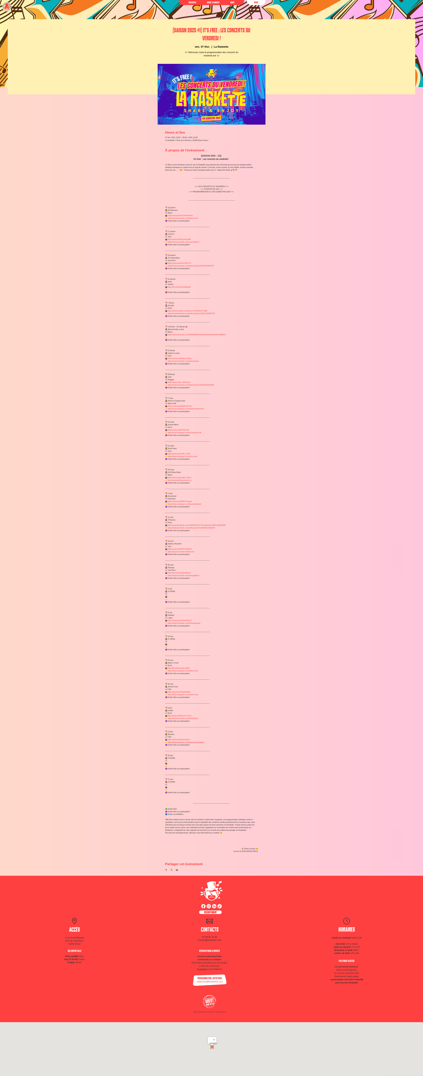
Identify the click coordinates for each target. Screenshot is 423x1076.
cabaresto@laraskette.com (210, 981)
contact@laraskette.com (210, 940)
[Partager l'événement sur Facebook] (166, 870)
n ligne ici (202, 969)
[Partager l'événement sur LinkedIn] (177, 870)
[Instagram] (209, 906)
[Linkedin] (214, 906)
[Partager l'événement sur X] (172, 870)
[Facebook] (203, 906)
